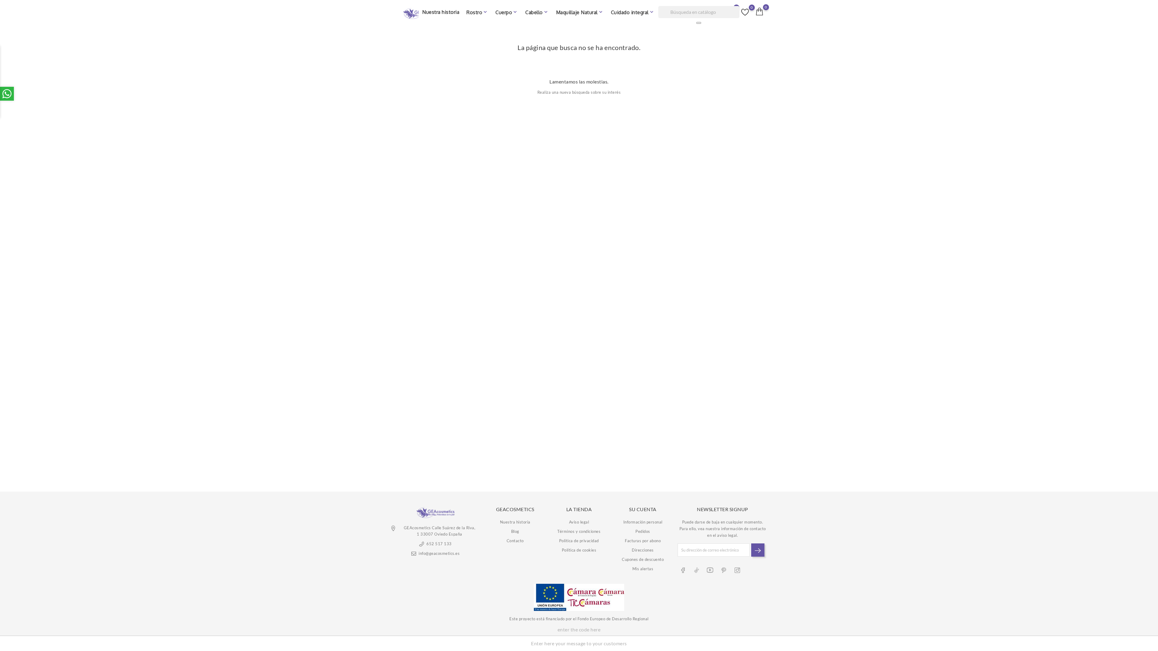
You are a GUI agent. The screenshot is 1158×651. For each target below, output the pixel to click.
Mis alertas (642, 568)
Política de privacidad (579, 540)
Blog (515, 531)
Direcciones (643, 550)
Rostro (477, 12)
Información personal (643, 522)
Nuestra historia (440, 12)
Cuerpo (506, 12)
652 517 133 (439, 543)
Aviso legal (579, 522)
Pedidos (642, 531)
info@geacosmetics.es (439, 553)
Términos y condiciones (578, 531)
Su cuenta (643, 509)
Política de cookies (579, 550)
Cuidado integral (633, 12)
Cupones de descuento (643, 559)
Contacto (515, 540)
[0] (759, 11)
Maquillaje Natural (580, 12)
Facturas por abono (643, 540)
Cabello (537, 12)
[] (698, 23)
